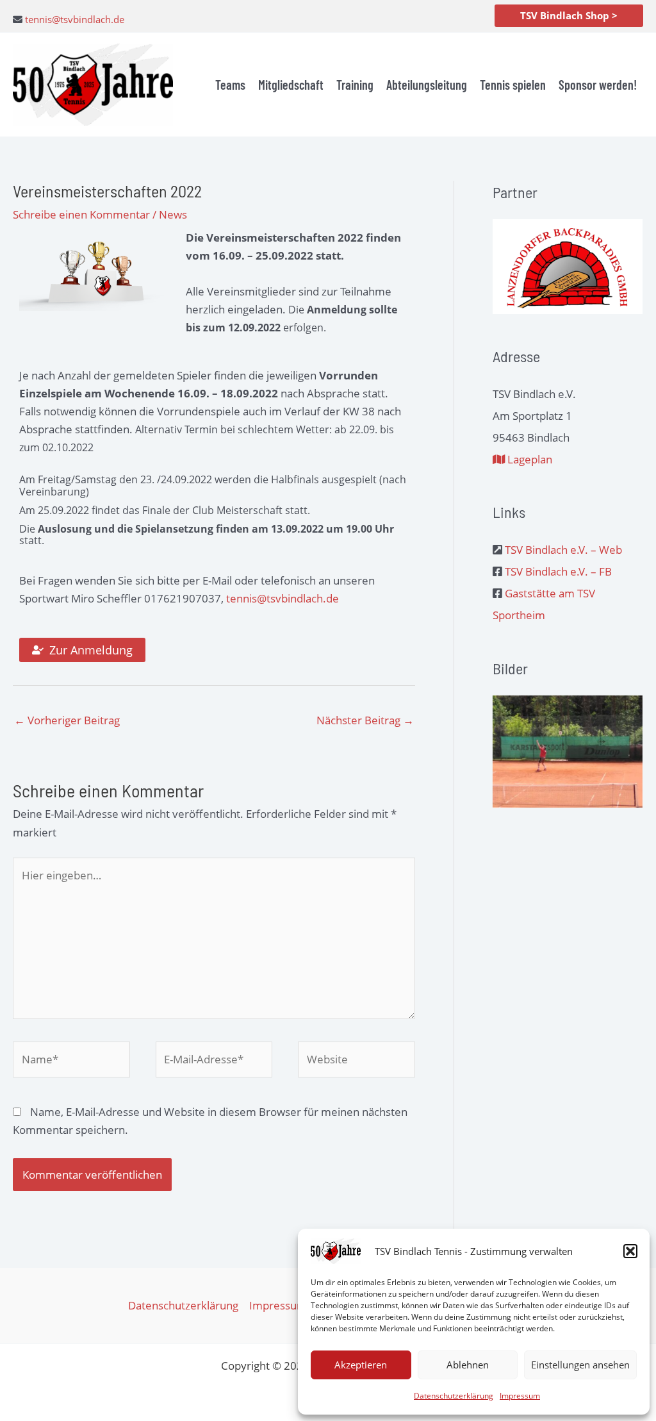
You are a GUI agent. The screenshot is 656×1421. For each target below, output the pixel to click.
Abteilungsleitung (426, 84)
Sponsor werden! (598, 84)
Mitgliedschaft (291, 84)
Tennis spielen (513, 84)
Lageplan (528, 459)
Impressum (520, 1395)
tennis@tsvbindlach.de (74, 19)
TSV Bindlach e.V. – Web (563, 549)
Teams (230, 84)
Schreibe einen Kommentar (81, 214)
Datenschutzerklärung (453, 1395)
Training (354, 84)
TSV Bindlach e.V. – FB (558, 571)
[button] (630, 1251)
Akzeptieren (360, 1364)
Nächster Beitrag (365, 720)
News (173, 214)
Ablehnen (468, 1364)
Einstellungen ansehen (580, 1364)
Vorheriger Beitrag (67, 720)
